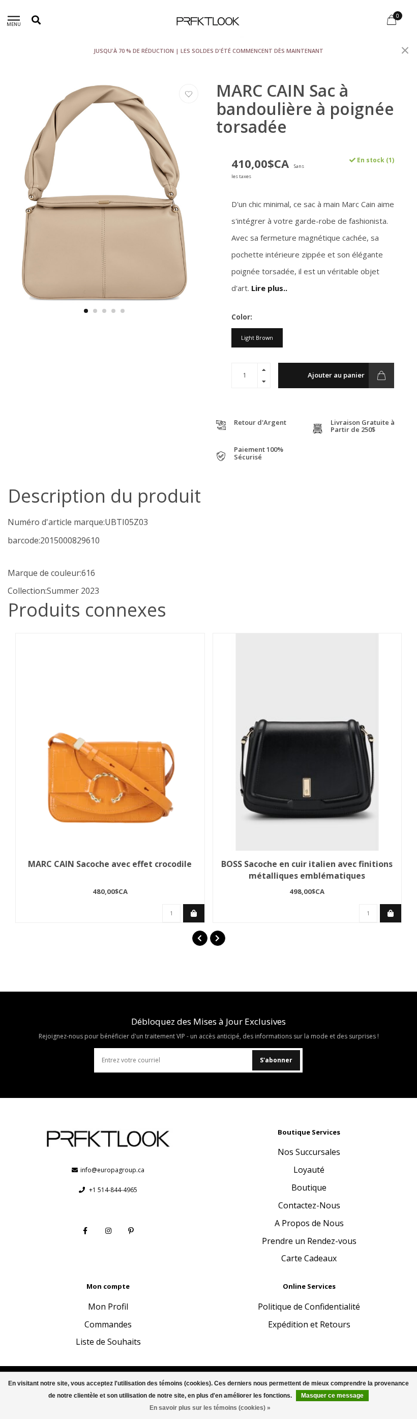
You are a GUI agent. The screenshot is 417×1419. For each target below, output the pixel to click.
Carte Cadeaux (309, 1258)
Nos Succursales (309, 1151)
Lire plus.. (269, 288)
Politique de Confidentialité (309, 1306)
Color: (241, 317)
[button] (86, 311)
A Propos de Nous (309, 1223)
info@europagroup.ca (112, 1170)
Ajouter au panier (336, 375)
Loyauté (308, 1169)
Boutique (308, 1187)
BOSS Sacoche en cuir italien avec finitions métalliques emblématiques (307, 869)
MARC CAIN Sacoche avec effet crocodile (110, 864)
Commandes (108, 1324)
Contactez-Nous (309, 1205)
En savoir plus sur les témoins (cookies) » (210, 1407)
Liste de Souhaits (108, 1341)
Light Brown (257, 337)
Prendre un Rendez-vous (309, 1241)
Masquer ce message (332, 1395)
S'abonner (276, 1060)
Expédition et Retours (309, 1324)
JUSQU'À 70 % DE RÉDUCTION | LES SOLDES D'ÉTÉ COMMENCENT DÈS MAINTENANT (208, 50)
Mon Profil (108, 1306)
